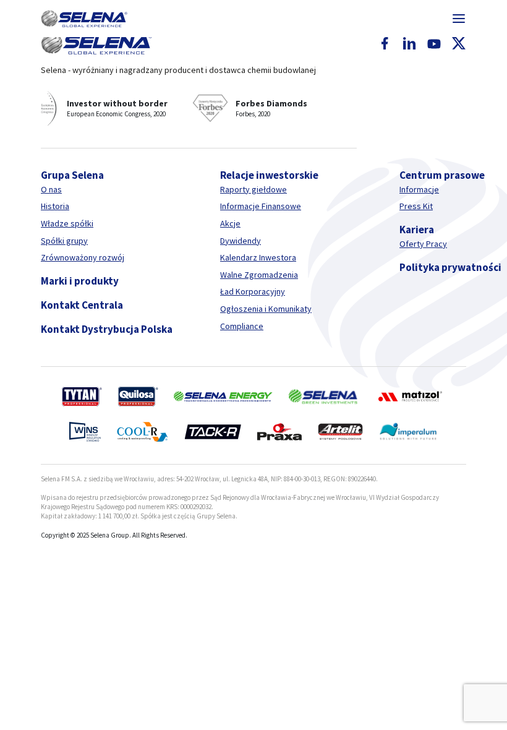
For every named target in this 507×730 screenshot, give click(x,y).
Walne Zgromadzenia (259, 274)
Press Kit (416, 206)
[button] (84, 18)
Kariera (416, 229)
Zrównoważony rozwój (82, 257)
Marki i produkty (80, 281)
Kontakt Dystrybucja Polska (107, 329)
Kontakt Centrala (82, 305)
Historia (55, 206)
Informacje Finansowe (260, 206)
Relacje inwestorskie (269, 175)
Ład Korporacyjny (252, 291)
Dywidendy (240, 240)
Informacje (419, 189)
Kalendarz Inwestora (258, 257)
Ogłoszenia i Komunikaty (266, 308)
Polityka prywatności (450, 267)
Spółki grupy (64, 240)
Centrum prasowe (442, 175)
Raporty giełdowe (253, 189)
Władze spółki (67, 223)
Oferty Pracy (423, 243)
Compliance (241, 326)
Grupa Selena (72, 175)
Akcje (230, 223)
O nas (51, 189)
